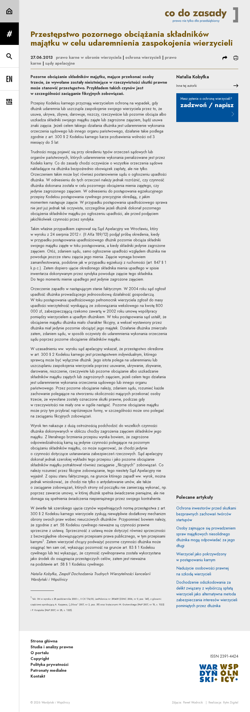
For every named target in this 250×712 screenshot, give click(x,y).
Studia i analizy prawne (52, 647)
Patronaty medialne (49, 670)
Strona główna (44, 641)
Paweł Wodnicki (193, 702)
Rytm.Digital (230, 702)
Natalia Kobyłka (192, 77)
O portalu (40, 653)
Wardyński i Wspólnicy (56, 702)
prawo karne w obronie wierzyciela (88, 57)
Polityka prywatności (49, 664)
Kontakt (38, 676)
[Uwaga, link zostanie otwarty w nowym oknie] (218, 672)
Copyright (40, 658)
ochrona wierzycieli (143, 57)
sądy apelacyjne (60, 63)
